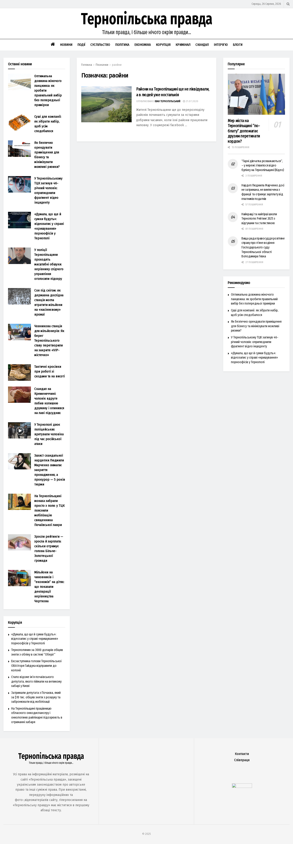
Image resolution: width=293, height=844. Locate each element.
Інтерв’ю (221, 45)
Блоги (237, 45)
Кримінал (183, 45)
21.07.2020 (191, 101)
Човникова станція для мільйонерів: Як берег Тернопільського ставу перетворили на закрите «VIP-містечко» (49, 340)
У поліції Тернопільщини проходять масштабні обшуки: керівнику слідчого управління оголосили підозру (48, 264)
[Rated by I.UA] (242, 787)
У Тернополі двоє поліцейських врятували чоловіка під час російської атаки (49, 434)
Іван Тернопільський (167, 101)
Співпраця (242, 760)
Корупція (163, 45)
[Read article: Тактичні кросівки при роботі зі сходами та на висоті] (19, 372)
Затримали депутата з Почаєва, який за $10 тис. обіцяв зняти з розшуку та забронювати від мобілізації (36, 697)
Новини (66, 45)
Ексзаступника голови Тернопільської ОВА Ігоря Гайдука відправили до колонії (36, 665)
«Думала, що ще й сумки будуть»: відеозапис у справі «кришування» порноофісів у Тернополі (34, 638)
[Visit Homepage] (146, 24)
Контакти (242, 754)
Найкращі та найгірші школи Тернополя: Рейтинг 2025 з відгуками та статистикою (259, 218)
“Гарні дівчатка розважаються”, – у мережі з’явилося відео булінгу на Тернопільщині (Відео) (262, 165)
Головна (86, 64)
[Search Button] (288, 4)
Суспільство (100, 45)
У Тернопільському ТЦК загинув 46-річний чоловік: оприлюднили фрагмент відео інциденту (254, 341)
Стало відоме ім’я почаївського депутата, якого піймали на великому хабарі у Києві (36, 681)
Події (81, 45)
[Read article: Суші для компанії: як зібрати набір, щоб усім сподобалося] (19, 122)
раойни (117, 64)
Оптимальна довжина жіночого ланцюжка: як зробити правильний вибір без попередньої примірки (254, 299)
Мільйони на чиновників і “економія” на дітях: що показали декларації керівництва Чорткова (49, 586)
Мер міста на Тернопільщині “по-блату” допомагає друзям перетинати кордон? (244, 131)
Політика (122, 45)
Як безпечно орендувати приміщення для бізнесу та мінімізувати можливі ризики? (256, 326)
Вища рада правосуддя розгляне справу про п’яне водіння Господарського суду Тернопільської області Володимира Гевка (263, 247)
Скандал (202, 45)
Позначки (102, 64)
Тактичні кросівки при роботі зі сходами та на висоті (49, 371)
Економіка (142, 45)
